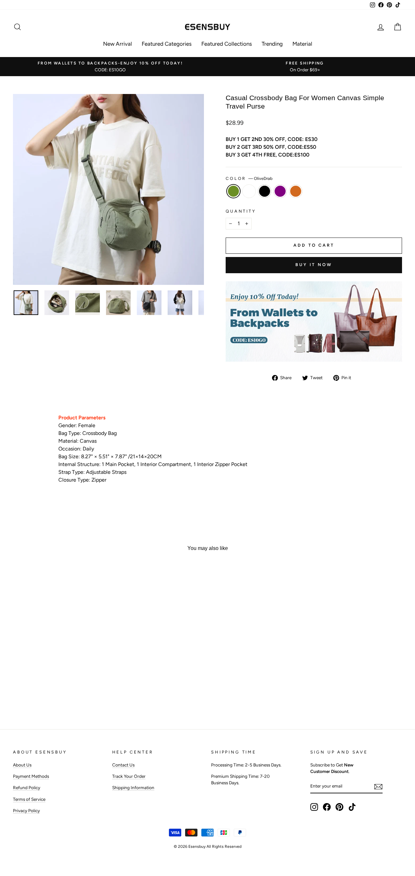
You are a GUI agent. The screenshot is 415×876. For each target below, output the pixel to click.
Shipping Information (133, 787)
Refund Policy (26, 787)
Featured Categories (167, 44)
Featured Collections (226, 44)
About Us (22, 764)
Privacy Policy (26, 810)
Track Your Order (129, 776)
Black (264, 191)
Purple (280, 191)
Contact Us (123, 764)
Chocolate (295, 191)
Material (302, 44)
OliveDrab (233, 191)
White (249, 191)
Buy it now (313, 264)
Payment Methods (31, 776)
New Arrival (117, 44)
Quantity (241, 211)
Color (249, 178)
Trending (272, 44)
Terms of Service (29, 799)
